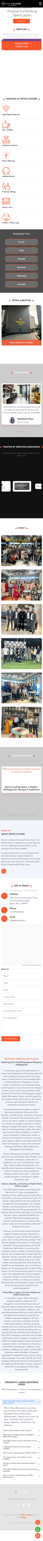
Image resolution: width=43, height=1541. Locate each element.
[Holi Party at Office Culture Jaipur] (21, 550)
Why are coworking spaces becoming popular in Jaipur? (19, 1464)
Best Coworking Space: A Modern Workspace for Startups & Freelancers (21, 788)
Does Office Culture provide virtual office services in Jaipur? (20, 1442)
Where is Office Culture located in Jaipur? (17, 1430)
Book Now (21, 21)
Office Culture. (27, 1515)
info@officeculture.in (18, 920)
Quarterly (21, 267)
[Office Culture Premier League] (21, 653)
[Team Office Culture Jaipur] (21, 619)
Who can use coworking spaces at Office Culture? (20, 1453)
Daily (21, 250)
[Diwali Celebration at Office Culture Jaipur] (21, 584)
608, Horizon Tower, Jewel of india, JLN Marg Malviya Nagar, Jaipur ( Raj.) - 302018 (24, 900)
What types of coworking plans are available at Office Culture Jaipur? (18, 1436)
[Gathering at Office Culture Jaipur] (21, 687)
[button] (17, 431)
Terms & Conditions (16, 1522)
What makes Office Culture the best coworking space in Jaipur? (19, 1402)
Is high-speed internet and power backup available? (17, 1448)
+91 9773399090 (17, 912)
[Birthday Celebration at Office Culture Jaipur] (21, 722)
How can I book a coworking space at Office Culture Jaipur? (18, 1476)
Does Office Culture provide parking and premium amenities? (20, 1470)
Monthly (21, 258)
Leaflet (23, 965)
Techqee (23, 1517)
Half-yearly (21, 275)
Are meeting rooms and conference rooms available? (17, 1458)
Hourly (21, 241)
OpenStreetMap (31, 965)
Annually (21, 284)
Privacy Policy (29, 1522)
